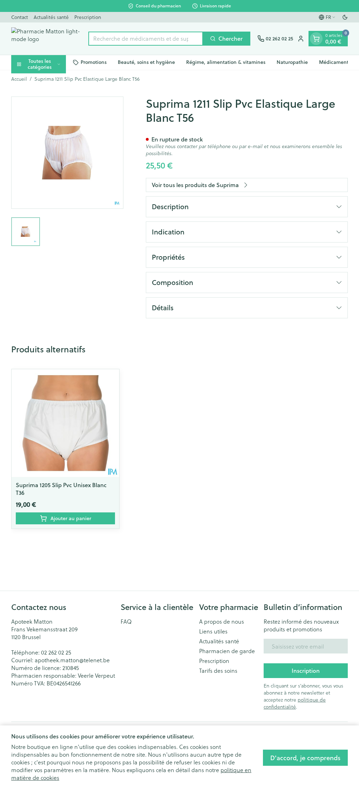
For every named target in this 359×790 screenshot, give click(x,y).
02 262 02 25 (56, 652)
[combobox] (145, 39)
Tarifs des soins (218, 671)
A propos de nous (221, 621)
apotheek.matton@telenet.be (72, 660)
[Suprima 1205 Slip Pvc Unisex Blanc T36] (65, 423)
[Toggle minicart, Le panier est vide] (316, 38)
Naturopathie (292, 62)
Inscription (306, 670)
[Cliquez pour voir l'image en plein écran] (67, 152)
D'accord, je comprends (305, 757)
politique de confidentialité (295, 703)
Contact (19, 17)
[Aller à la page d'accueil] (46, 38)
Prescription (87, 17)
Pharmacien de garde (227, 651)
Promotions (94, 62)
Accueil (19, 78)
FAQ (126, 621)
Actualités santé (51, 17)
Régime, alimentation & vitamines (225, 62)
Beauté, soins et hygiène (146, 62)
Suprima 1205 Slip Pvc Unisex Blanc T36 (61, 489)
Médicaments (335, 62)
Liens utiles (213, 631)
